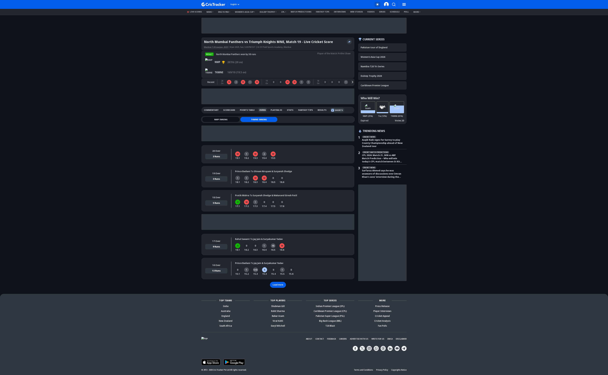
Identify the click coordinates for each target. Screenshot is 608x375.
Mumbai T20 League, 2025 (216, 47)
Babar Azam (278, 315)
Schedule (394, 11)
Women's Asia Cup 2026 (373, 56)
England (226, 315)
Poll (406, 11)
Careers (343, 339)
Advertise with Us (359, 339)
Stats (290, 110)
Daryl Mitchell (278, 325)
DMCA (390, 339)
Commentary (211, 110)
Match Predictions (301, 11)
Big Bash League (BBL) (330, 320)
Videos (371, 11)
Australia (225, 310)
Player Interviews (382, 310)
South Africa (225, 325)
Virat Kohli (278, 320)
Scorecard (229, 110)
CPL (283, 12)
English (234, 4)
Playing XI (276, 110)
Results (322, 110)
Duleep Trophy (267, 12)
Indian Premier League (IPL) (330, 306)
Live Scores (196, 11)
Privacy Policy (382, 370)
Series (382, 11)
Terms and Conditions (363, 370)
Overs (262, 110)
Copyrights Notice (399, 370)
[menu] (404, 4)
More (416, 12)
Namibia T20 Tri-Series (372, 66)
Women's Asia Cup (244, 12)
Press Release (382, 306)
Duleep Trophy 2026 (371, 75)
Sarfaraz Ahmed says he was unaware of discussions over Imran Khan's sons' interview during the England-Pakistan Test (381, 173)
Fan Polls (382, 325)
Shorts (339, 110)
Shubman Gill (278, 306)
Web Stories (356, 11)
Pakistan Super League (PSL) (330, 315)
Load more (278, 284)
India (225, 306)
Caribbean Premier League (375, 85)
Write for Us (377, 339)
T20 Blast (330, 325)
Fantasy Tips (322, 11)
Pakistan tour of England (374, 47)
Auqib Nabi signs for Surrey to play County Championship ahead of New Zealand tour (382, 143)
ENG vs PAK (223, 12)
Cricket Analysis (382, 320)
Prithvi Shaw (344, 53)
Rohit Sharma (278, 310)
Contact (319, 339)
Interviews (340, 11)
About (309, 339)
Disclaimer (401, 339)
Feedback (331, 339)
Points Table (247, 110)
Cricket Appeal (382, 315)
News (209, 12)
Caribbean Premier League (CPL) (330, 310)
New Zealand (225, 320)
